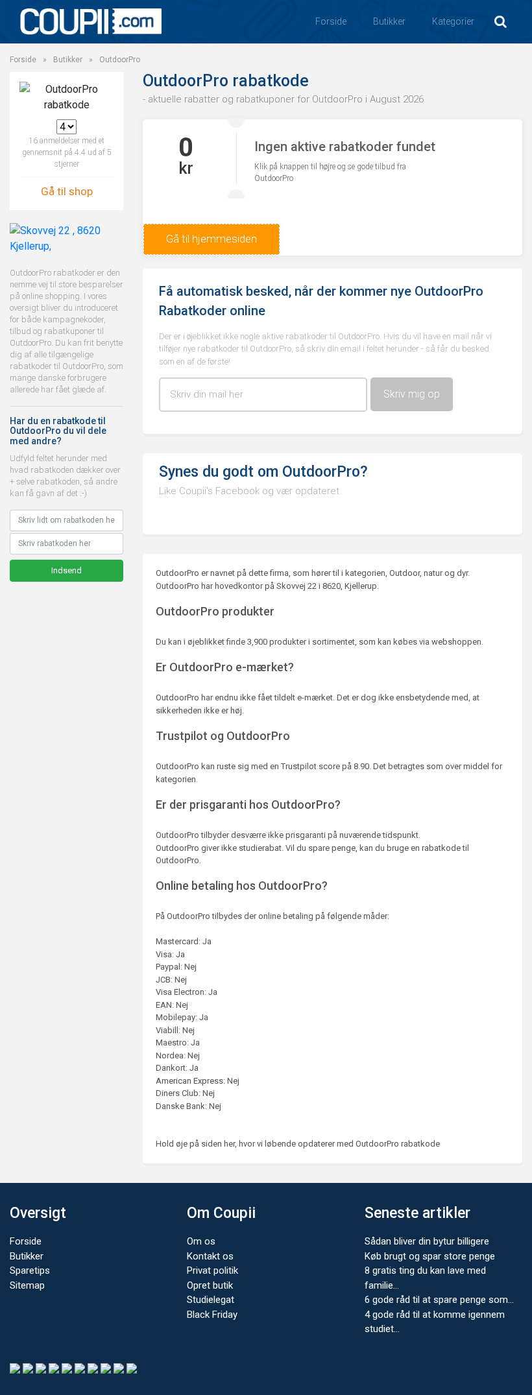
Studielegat (210, 1300)
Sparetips (30, 1270)
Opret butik (210, 1285)
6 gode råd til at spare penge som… (439, 1300)
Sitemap (27, 1285)
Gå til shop (67, 191)
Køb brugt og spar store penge (430, 1256)
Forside (330, 21)
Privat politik (212, 1270)
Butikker (389, 21)
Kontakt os (210, 1256)
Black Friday (212, 1314)
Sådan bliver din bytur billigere (427, 1241)
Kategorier (453, 21)
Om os (201, 1241)
